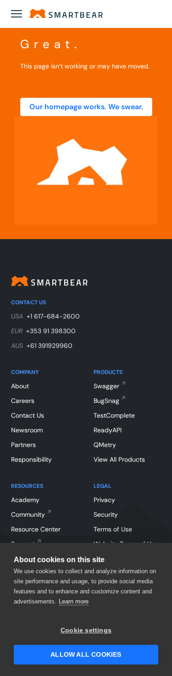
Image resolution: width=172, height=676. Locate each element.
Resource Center (36, 529)
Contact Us (27, 415)
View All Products (119, 459)
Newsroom (27, 430)
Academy (25, 500)
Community (28, 514)
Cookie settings (86, 630)
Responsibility (31, 459)
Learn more (74, 601)
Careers (22, 401)
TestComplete (114, 415)
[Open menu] (16, 13)
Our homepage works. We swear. (86, 107)
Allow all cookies (85, 654)
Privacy (104, 500)
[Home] (66, 13)
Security (106, 514)
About (20, 386)
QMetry (105, 445)
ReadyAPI (108, 430)
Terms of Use (113, 529)
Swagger (106, 386)
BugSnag (106, 401)
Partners (23, 445)
